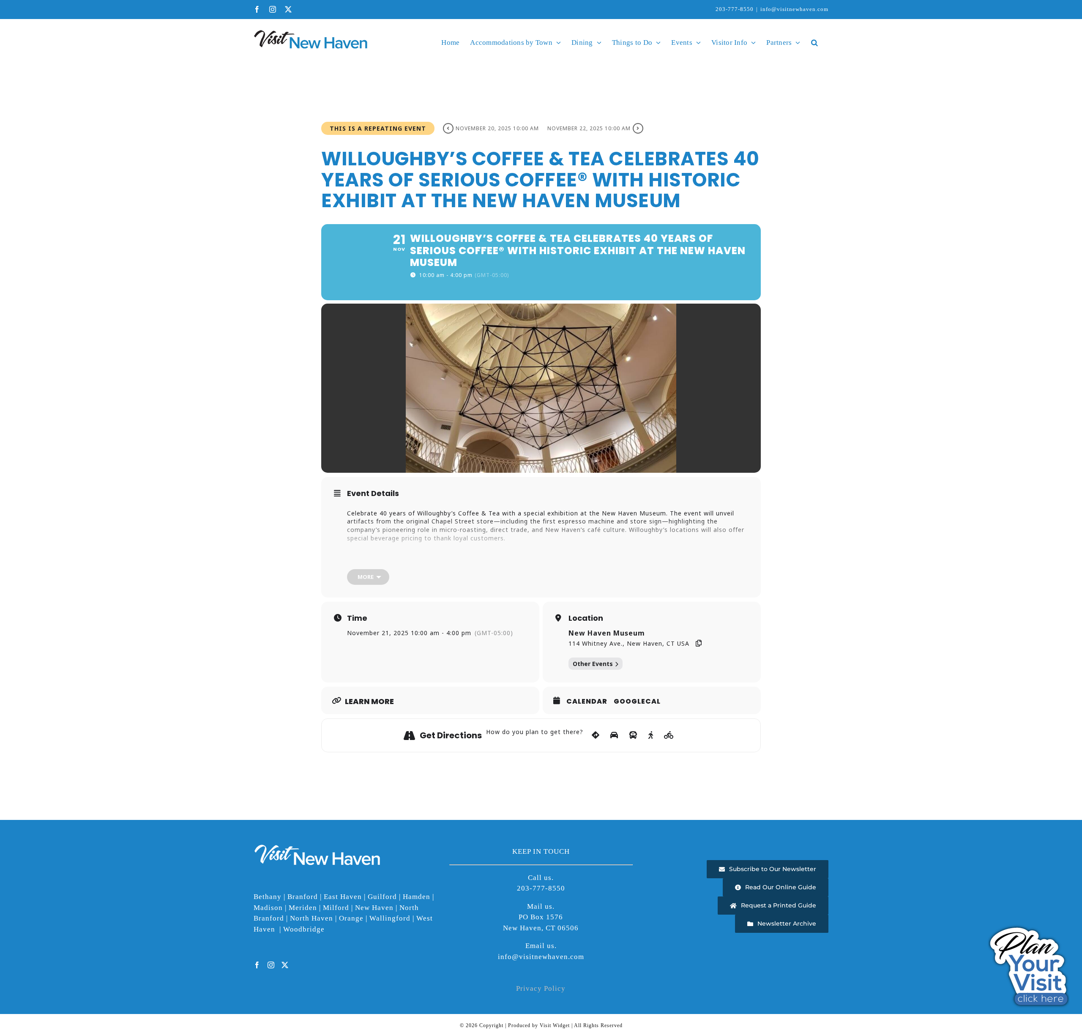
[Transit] (633, 735)
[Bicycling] (669, 735)
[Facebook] (257, 965)
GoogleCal (637, 701)
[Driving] (614, 735)
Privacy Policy (541, 988)
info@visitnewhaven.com (794, 9)
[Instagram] (271, 965)
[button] (814, 42)
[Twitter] (285, 965)
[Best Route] (595, 735)
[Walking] (651, 735)
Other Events (593, 664)
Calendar (586, 701)
